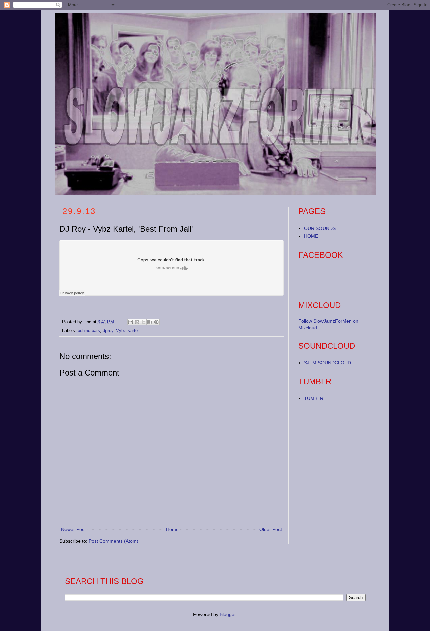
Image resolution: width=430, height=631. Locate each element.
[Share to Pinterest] (156, 322)
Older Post (270, 529)
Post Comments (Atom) (113, 541)
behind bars (89, 330)
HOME (311, 236)
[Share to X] (143, 322)
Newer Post (73, 529)
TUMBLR (314, 398)
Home (172, 529)
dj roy (108, 330)
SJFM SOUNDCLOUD (327, 362)
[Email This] (130, 322)
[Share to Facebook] (149, 322)
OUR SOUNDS (320, 228)
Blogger (228, 614)
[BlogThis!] (137, 322)
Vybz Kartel (127, 330)
